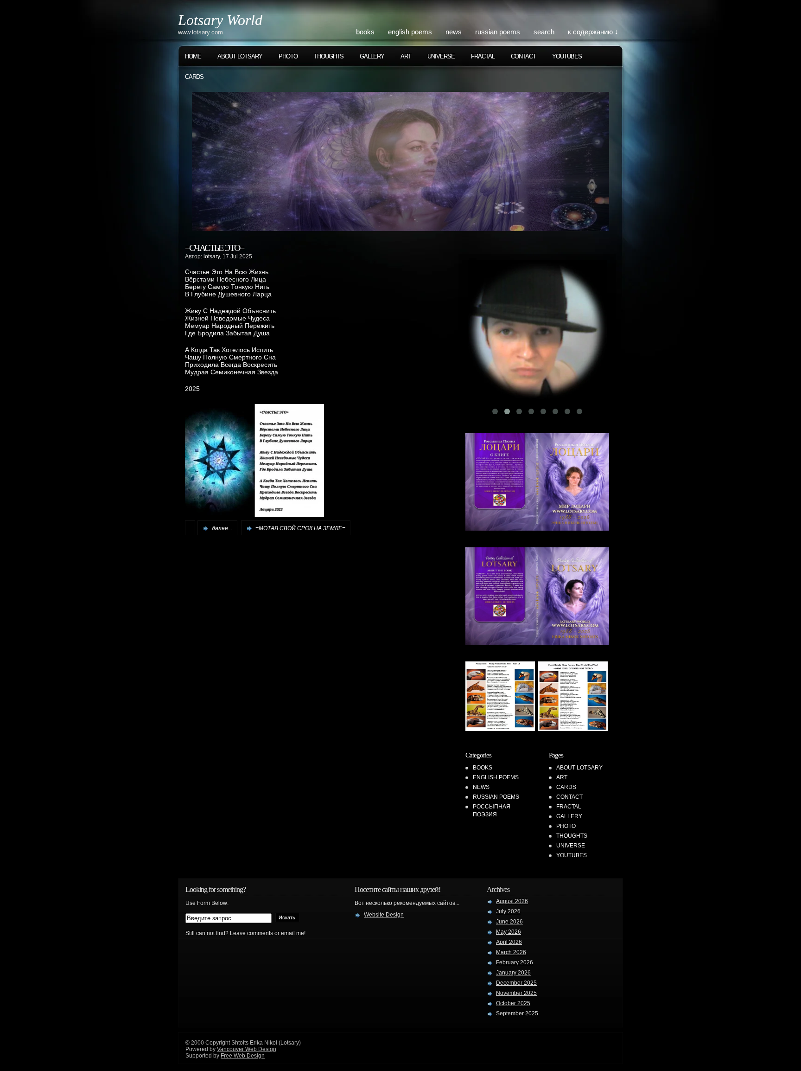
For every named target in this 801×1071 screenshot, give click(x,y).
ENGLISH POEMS (410, 32)
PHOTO (288, 56)
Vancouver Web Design (246, 1049)
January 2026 (513, 972)
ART (405, 56)
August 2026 (512, 901)
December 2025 (516, 983)
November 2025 (516, 993)
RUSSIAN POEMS (497, 32)
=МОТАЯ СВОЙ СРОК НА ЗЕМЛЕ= (300, 528)
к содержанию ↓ (593, 32)
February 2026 (514, 962)
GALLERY (372, 56)
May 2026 (508, 932)
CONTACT (523, 56)
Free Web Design (243, 1055)
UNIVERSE (441, 56)
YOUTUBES (567, 56)
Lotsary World (220, 20)
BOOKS (365, 32)
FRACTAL (483, 56)
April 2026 (509, 942)
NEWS (453, 32)
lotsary (211, 256)
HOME (193, 56)
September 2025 (517, 1013)
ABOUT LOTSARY (239, 56)
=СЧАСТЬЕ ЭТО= (214, 248)
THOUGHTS (328, 56)
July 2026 (508, 911)
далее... (222, 528)
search (544, 32)
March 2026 (511, 952)
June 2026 (509, 921)
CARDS (194, 76)
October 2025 (513, 1003)
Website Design (384, 914)
